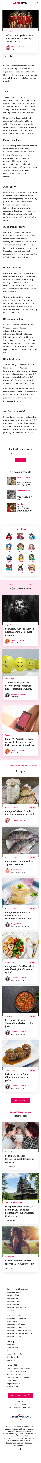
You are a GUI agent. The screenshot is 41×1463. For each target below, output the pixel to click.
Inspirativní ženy (11, 625)
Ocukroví (28, 1443)
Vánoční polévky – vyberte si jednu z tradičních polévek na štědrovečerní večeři (24, 509)
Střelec (20, 562)
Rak (20, 551)
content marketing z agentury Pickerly (17, 1434)
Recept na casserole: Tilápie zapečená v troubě (24, 497)
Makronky (11, 1360)
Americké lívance (13, 1348)
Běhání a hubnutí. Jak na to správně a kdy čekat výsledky (19, 1262)
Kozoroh (20, 572)
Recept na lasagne (14, 1301)
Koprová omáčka (13, 1384)
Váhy (9, 541)
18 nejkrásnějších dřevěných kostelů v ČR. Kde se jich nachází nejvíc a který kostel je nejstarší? (19, 1211)
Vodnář (9, 551)
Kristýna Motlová (17, 924)
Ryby (9, 562)
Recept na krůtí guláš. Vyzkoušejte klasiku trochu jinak (19, 1023)
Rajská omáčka (13, 1295)
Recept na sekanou (14, 1298)
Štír (32, 541)
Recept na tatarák (14, 1292)
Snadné (32, 807)
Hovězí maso (10, 962)
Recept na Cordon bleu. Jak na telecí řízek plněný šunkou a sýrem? (19, 969)
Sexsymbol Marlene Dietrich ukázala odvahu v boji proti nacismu (19, 632)
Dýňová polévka (13, 1387)
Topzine (31, 1438)
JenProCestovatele (27, 1440)
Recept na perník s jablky (16, 1324)
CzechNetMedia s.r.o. (24, 1427)
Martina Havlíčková (18, 820)
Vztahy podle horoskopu (16, 1371)
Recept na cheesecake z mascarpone (16, 1320)
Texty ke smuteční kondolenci (18, 1377)
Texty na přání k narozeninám (18, 1368)
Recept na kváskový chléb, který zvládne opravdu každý (24, 484)
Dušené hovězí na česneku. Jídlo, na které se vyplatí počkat (18, 1077)
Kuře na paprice (13, 1304)
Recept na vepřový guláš (16, 1307)
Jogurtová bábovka (14, 1354)
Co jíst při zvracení (14, 1374)
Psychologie (9, 679)
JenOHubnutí (19, 1445)
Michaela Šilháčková (18, 694)
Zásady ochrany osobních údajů (20, 1407)
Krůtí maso (9, 1016)
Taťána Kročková (17, 640)
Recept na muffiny (14, 1336)
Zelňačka (10, 1310)
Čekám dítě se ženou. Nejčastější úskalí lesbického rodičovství (19, 1159)
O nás (20, 1401)
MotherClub (19, 1436)
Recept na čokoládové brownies (19, 1330)
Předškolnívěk (22, 1438)
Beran (20, 541)
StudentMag (14, 1440)
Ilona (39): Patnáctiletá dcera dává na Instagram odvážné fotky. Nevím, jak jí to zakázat (20, 742)
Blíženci (31, 562)
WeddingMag (11, 1443)
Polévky (20, 504)
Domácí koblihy (13, 1357)
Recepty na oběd (23, 491)
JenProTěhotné (10, 1438)
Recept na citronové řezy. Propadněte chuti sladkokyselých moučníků (18, 915)
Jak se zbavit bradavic (15, 1380)
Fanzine (6, 1440)
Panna (32, 551)
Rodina (7, 735)
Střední (32, 962)
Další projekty (20, 1404)
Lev (32, 572)
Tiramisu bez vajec (14, 1351)
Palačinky (10, 1345)
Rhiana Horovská (17, 870)
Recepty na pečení (24, 477)
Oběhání (28, 1436)
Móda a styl (10, 31)
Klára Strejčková (17, 47)
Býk (9, 572)
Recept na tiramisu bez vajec (18, 1327)
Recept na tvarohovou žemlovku (19, 1333)
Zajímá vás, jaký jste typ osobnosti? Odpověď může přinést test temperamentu (18, 686)
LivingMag (20, 1443)
